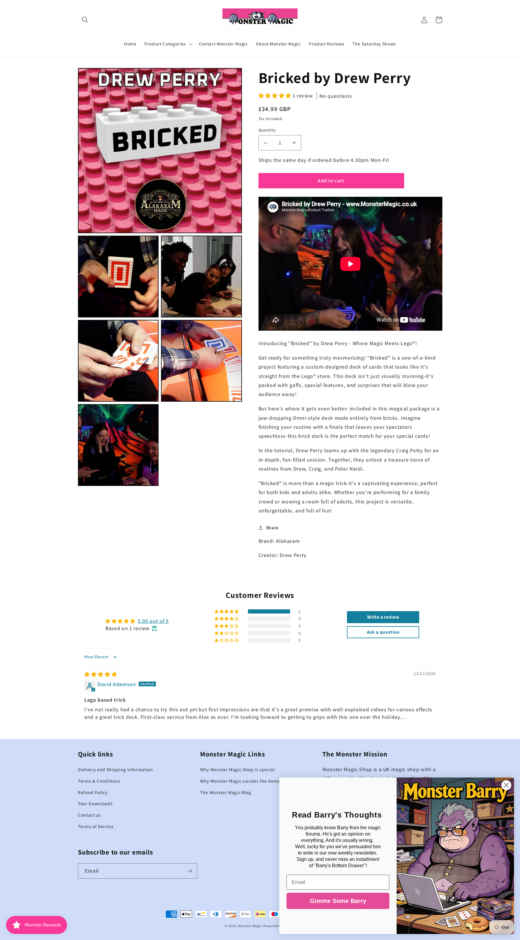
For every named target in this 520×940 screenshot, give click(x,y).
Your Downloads (95, 803)
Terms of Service (96, 826)
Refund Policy (93, 792)
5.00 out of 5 (153, 620)
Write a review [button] (383, 617)
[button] (85, 20)
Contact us (89, 815)
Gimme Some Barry (338, 901)
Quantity (267, 130)
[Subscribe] (189, 871)
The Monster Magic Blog (225, 792)
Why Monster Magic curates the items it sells (248, 781)
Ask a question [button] (383, 632)
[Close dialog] (506, 785)
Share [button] (272, 527)
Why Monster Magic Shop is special (237, 769)
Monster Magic (250, 926)
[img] (100, 674)
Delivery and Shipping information (115, 769)
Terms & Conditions (99, 781)
